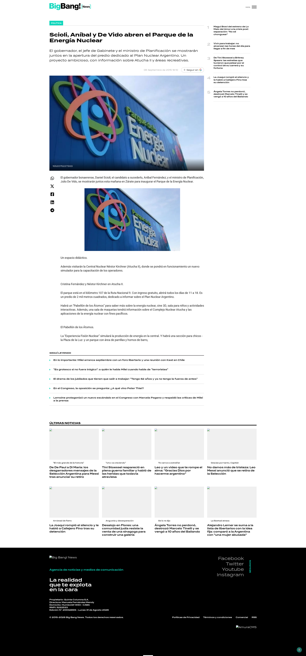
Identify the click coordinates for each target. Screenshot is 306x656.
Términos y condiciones (217, 617)
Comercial (242, 617)
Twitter (235, 564)
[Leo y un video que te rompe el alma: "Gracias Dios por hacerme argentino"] (179, 444)
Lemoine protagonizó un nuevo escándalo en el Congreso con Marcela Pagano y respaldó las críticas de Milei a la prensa (128, 399)
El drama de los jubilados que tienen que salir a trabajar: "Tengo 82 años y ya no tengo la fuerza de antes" (125, 379)
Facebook (231, 558)
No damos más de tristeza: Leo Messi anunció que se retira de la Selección (231, 470)
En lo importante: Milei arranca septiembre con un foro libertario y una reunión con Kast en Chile (119, 360)
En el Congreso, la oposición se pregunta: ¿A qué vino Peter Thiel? (98, 388)
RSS (254, 617)
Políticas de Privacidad (186, 617)
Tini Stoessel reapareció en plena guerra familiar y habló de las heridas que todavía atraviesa (126, 472)
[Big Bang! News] (70, 6)
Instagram (230, 575)
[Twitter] (52, 186)
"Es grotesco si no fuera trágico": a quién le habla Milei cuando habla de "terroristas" (110, 369)
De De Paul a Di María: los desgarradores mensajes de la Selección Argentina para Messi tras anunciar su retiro (74, 472)
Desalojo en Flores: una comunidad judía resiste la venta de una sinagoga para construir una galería (124, 530)
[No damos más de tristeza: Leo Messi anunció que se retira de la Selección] (232, 444)
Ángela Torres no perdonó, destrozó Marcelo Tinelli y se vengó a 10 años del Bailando (231, 94)
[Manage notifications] (299, 649)
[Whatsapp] (52, 178)
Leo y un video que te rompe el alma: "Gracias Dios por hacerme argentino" (178, 470)
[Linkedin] (52, 202)
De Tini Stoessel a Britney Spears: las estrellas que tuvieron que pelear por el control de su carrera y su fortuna (229, 63)
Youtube (233, 569)
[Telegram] (52, 210)
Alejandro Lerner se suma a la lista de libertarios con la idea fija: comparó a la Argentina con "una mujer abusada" (230, 530)
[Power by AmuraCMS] (246, 627)
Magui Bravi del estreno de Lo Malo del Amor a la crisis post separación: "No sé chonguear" (231, 30)
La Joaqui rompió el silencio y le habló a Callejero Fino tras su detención (231, 80)
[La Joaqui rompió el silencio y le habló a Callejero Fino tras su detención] (74, 502)
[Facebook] (52, 194)
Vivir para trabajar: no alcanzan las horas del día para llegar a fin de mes (232, 46)
